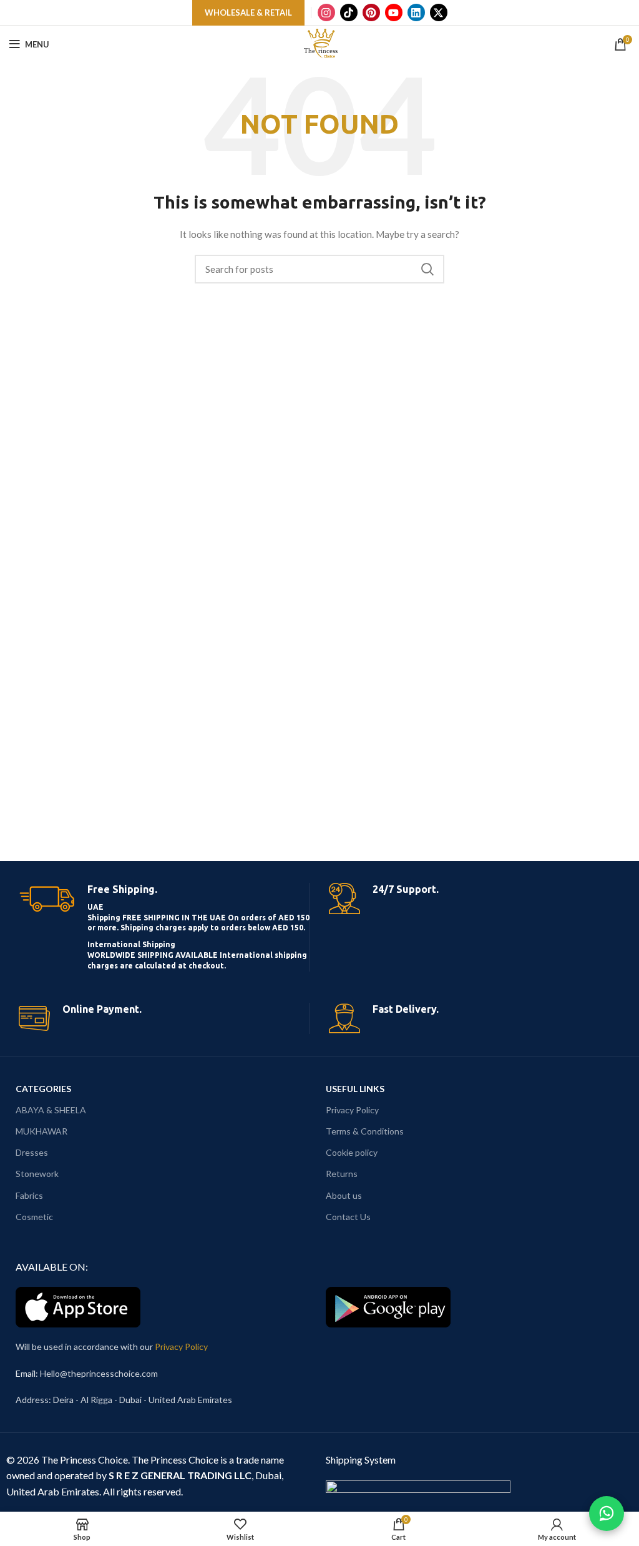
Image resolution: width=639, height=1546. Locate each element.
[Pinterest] (371, 12)
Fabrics (29, 1195)
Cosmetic (34, 1216)
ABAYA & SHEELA (51, 1110)
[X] (438, 12)
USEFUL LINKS (355, 1088)
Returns (342, 1173)
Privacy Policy (352, 1110)
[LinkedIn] (416, 12)
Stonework (37, 1173)
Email (26, 1373)
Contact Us (348, 1216)
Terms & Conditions (365, 1131)
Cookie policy (352, 1152)
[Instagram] (326, 12)
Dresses (32, 1152)
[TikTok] (349, 12)
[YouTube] (393, 12)
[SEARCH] (427, 269)
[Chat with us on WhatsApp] (606, 1513)
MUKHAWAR (41, 1131)
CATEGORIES (43, 1088)
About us (344, 1195)
